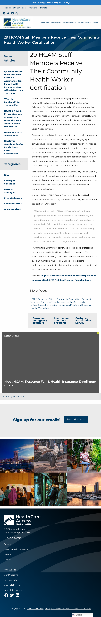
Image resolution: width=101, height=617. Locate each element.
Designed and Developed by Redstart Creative (68, 608)
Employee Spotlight (10, 182)
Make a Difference (69, 23)
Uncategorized (12, 209)
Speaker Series (13, 204)
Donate (43, 8)
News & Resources (84, 23)
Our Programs (56, 23)
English (78, 615)
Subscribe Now (76, 419)
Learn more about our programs (61, 320)
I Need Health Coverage (15, 8)
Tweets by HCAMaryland (14, 396)
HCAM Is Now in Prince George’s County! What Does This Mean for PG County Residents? (13, 119)
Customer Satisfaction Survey (83, 320)
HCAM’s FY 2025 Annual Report (13, 134)
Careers (33, 8)
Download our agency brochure (40, 320)
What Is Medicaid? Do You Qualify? (12, 102)
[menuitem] (45, 23)
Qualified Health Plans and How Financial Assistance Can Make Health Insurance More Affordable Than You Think (13, 82)
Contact (95, 23)
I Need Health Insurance (16, 549)
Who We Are (45, 23)
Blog (6, 175)
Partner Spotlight (9, 191)
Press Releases (13, 198)
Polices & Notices (35, 608)
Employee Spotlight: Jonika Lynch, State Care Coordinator (13, 147)
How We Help (10, 580)
